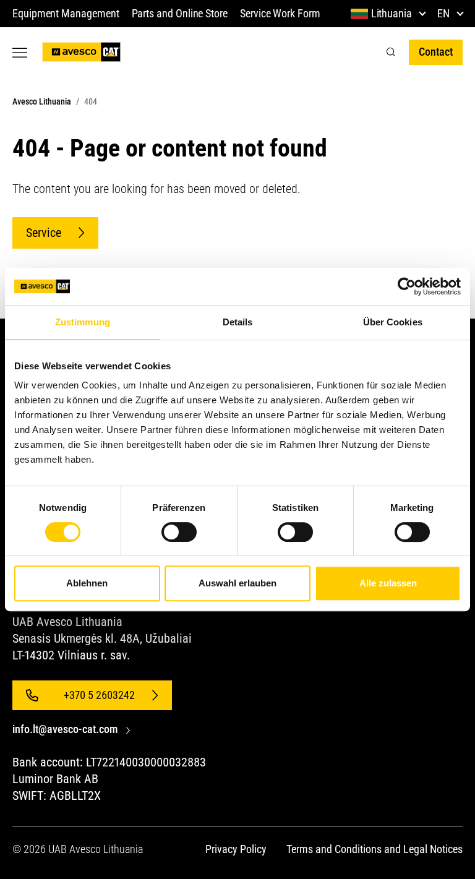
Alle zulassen (388, 583)
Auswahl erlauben (237, 583)
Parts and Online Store (180, 13)
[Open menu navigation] (19, 52)
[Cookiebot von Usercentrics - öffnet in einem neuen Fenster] (407, 286)
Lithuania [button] (391, 13)
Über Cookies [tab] (392, 322)
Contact (436, 51)
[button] (390, 52)
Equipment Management (65, 13)
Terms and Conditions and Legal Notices (374, 849)
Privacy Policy (236, 849)
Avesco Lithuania (41, 101)
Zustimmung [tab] (82, 322)
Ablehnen (87, 583)
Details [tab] (238, 322)
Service (43, 232)
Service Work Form (280, 13)
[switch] (179, 532)
